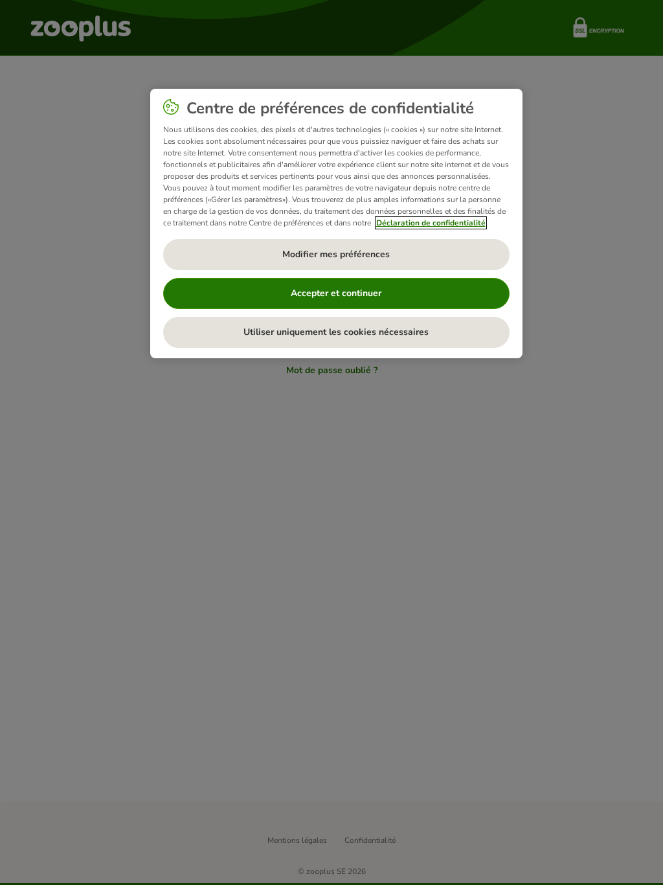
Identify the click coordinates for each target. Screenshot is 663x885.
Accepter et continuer (336, 293)
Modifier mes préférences (336, 254)
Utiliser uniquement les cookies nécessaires (336, 332)
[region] (336, 223)
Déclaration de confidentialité (431, 223)
